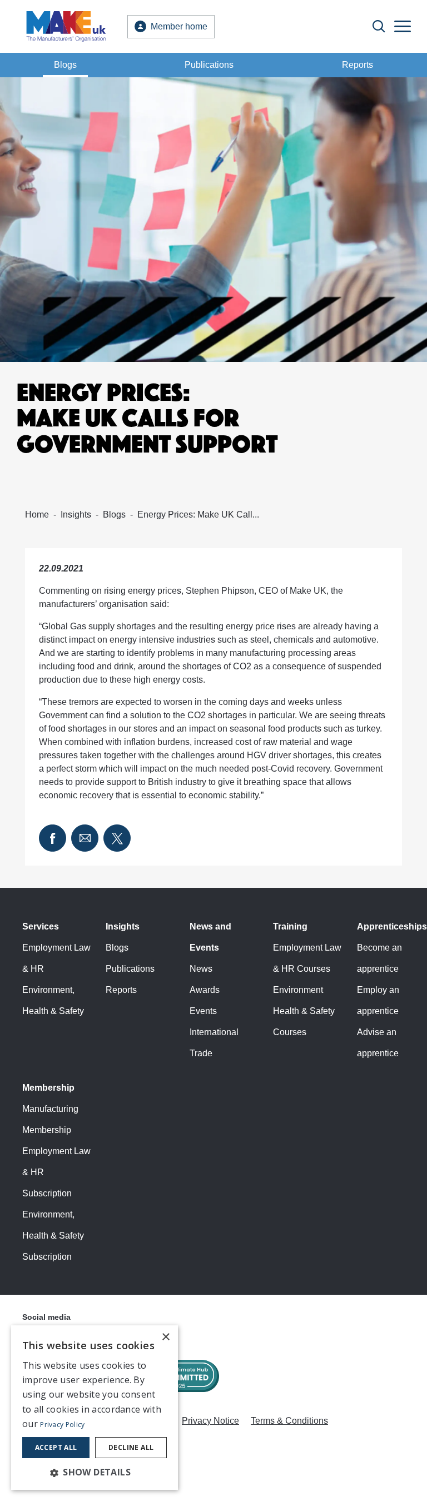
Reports (357, 64)
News (201, 968)
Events (203, 1011)
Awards (205, 990)
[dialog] (94, 1407)
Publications (209, 64)
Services (40, 926)
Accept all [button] (56, 1447)
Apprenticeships (392, 926)
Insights (76, 514)
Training (290, 926)
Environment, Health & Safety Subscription (53, 1235)
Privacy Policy (62, 1424)
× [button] (165, 1337)
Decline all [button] (130, 1447)
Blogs (65, 64)
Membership (48, 1087)
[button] (94, 1472)
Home (37, 514)
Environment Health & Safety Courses (304, 1011)
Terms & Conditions (289, 1420)
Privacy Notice (210, 1420)
